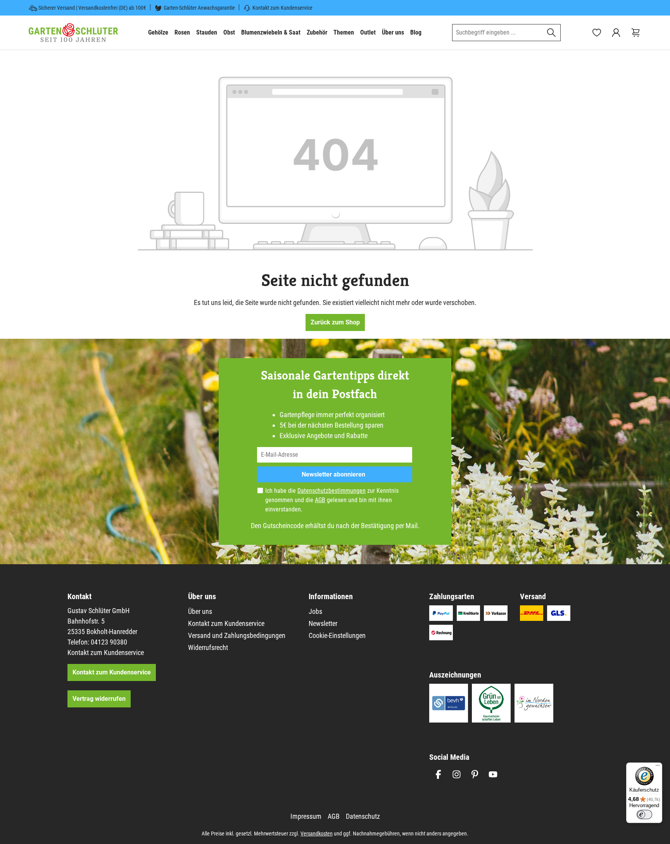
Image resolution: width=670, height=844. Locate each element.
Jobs (315, 611)
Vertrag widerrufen (99, 698)
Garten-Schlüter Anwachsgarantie (199, 8)
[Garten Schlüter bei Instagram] (456, 774)
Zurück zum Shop (335, 322)
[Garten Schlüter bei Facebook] (438, 774)
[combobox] (497, 32)
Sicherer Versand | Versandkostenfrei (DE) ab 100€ (92, 8)
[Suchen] (551, 32)
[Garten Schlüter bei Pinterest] (475, 774)
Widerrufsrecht (208, 647)
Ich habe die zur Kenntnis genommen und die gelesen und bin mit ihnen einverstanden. (332, 500)
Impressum (305, 816)
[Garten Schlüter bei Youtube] (493, 774)
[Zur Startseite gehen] (73, 32)
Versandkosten (316, 833)
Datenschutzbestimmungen (331, 490)
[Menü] (657, 767)
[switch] (644, 814)
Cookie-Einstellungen (337, 635)
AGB (320, 500)
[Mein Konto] (616, 32)
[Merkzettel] (596, 32)
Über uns (200, 611)
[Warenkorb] (635, 32)
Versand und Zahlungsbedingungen (236, 635)
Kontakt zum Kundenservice (282, 8)
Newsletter (323, 623)
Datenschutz (363, 816)
